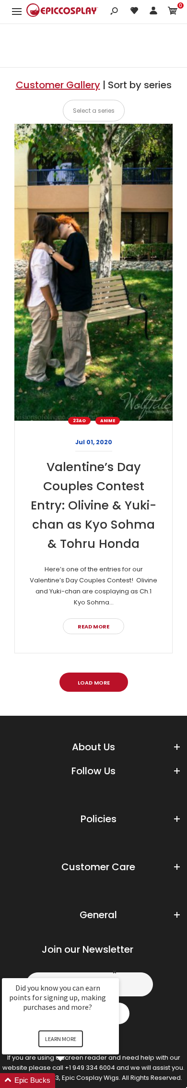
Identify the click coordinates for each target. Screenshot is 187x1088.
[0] (172, 12)
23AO (79, 421)
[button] (72, 1080)
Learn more (60, 1038)
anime (107, 421)
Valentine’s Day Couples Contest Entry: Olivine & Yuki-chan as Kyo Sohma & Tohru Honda (93, 505)
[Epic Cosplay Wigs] (62, 11)
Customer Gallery (58, 85)
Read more (93, 626)
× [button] (115, 971)
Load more (94, 682)
